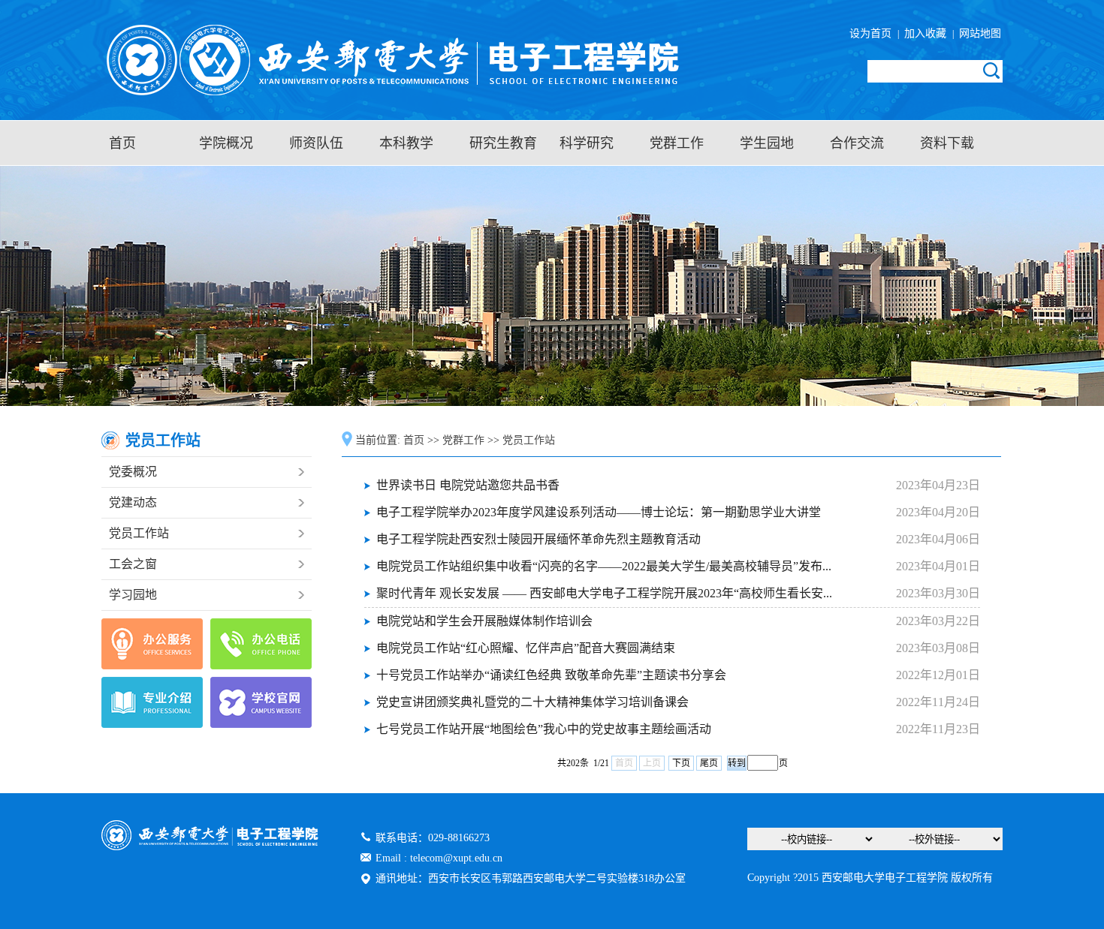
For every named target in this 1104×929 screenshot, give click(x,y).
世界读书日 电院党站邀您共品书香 (468, 485)
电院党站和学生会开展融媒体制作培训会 (484, 621)
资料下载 (947, 143)
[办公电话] (261, 643)
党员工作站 (139, 533)
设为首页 (873, 33)
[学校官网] (261, 702)
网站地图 (978, 33)
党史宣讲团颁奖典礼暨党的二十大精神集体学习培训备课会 (532, 702)
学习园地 (133, 594)
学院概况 (226, 143)
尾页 (709, 763)
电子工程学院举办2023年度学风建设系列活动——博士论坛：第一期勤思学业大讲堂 (598, 512)
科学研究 (587, 143)
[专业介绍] (152, 702)
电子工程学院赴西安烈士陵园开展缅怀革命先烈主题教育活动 (538, 539)
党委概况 (133, 471)
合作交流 (857, 143)
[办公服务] (152, 643)
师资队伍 (316, 143)
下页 (681, 763)
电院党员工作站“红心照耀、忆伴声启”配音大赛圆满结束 (525, 648)
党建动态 (133, 502)
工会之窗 (133, 564)
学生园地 (767, 143)
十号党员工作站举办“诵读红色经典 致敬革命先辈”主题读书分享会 (551, 675)
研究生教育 (503, 143)
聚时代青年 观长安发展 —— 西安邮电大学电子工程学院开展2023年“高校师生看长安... (604, 593)
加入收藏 (926, 33)
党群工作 (677, 143)
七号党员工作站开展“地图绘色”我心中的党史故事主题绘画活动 (543, 729)
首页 (122, 143)
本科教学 (406, 143)
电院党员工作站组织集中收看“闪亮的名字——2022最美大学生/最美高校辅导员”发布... (603, 566)
